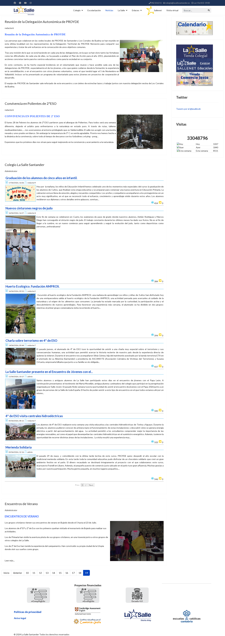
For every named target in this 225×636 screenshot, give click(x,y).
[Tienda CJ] (197, 79)
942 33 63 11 (156, 3)
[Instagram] (31, 3)
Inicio (6, 572)
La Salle (121, 10)
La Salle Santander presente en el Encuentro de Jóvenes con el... (49, 372)
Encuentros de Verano (21, 504)
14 (53, 572)
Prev (77, 485)
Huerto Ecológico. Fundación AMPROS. (33, 286)
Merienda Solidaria (19, 447)
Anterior (17, 572)
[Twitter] (20, 3)
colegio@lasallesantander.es (177, 3)
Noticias (109, 10)
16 (66, 572)
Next (91, 485)
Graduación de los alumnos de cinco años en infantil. (41, 178)
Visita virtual (172, 10)
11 (33, 572)
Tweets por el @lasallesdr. (188, 109)
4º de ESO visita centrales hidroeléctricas (34, 416)
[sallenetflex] (197, 65)
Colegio (77, 10)
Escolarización (94, 10)
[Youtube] (25, 3)
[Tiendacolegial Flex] (197, 51)
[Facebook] (15, 3)
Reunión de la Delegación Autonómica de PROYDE (42, 22)
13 (47, 572)
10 (27, 572)
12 (40, 572)
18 (80, 572)
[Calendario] (197, 28)
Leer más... (10, 560)
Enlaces (135, 10)
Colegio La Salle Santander (24, 165)
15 (60, 572)
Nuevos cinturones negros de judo (29, 208)
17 (73, 572)
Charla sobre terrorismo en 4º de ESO (31, 340)
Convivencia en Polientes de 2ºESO (30, 103)
